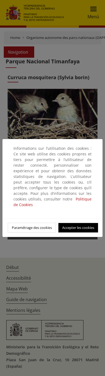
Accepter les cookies (78, 227)
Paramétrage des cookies (32, 227)
